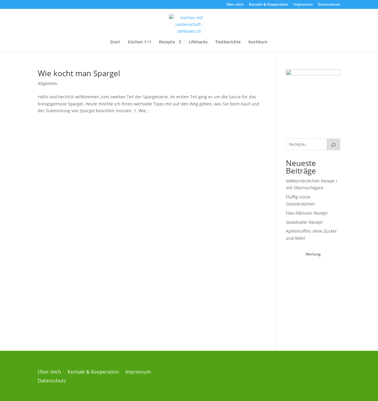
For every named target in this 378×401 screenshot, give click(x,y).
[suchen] (333, 144)
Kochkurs (257, 42)
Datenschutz (329, 5)
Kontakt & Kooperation (268, 5)
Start (115, 42)
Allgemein (48, 83)
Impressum (303, 5)
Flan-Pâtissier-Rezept (307, 213)
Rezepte (167, 42)
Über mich (235, 5)
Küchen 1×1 (139, 42)
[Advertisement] (330, 295)
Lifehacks (198, 42)
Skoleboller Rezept (304, 222)
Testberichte (228, 42)
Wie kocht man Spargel (79, 73)
